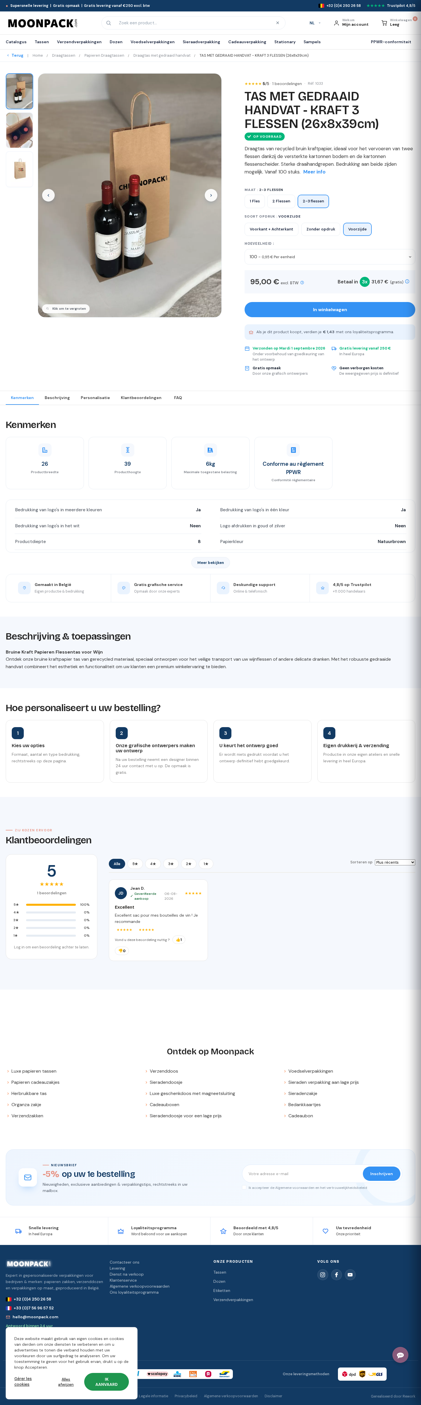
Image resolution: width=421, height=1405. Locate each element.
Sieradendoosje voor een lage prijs (186, 1116)
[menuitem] (18, 42)
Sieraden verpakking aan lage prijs (323, 1082)
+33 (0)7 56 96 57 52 (34, 1308)
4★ (153, 863)
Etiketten (221, 1290)
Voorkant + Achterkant (271, 229)
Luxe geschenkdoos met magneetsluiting (192, 1093)
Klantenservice (123, 1280)
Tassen (219, 1272)
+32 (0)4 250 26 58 (32, 1299)
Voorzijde (357, 229)
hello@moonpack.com (35, 1316)
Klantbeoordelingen (141, 397)
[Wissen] (277, 23)
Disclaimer (273, 1396)
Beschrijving (57, 397)
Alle (117, 863)
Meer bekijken (210, 562)
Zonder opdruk (320, 229)
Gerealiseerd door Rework (393, 1396)
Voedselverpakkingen (310, 1071)
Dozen (219, 1281)
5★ (135, 863)
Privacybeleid (186, 1396)
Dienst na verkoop (127, 1274)
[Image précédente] (48, 195)
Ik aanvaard (106, 1382)
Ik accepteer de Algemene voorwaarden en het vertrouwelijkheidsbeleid (307, 1187)
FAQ (178, 397)
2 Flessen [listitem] (281, 201)
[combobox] (192, 23)
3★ (171, 863)
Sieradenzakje (302, 1093)
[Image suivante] (211, 195)
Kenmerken (22, 397)
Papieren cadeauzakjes (35, 1082)
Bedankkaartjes (304, 1105)
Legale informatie (153, 1396)
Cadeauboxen (164, 1105)
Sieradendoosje (166, 1082)
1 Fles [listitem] (255, 201)
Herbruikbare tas (29, 1093)
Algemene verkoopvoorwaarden (140, 1286)
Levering (117, 1268)
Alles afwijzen (66, 1382)
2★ (189, 863)
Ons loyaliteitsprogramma (134, 1292)
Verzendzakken (27, 1116)
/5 (282, 83)
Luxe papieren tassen (33, 1071)
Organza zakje (26, 1105)
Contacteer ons (124, 1262)
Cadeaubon (300, 1116)
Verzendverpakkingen (233, 1299)
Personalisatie (95, 397)
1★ (206, 863)
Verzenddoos (164, 1071)
